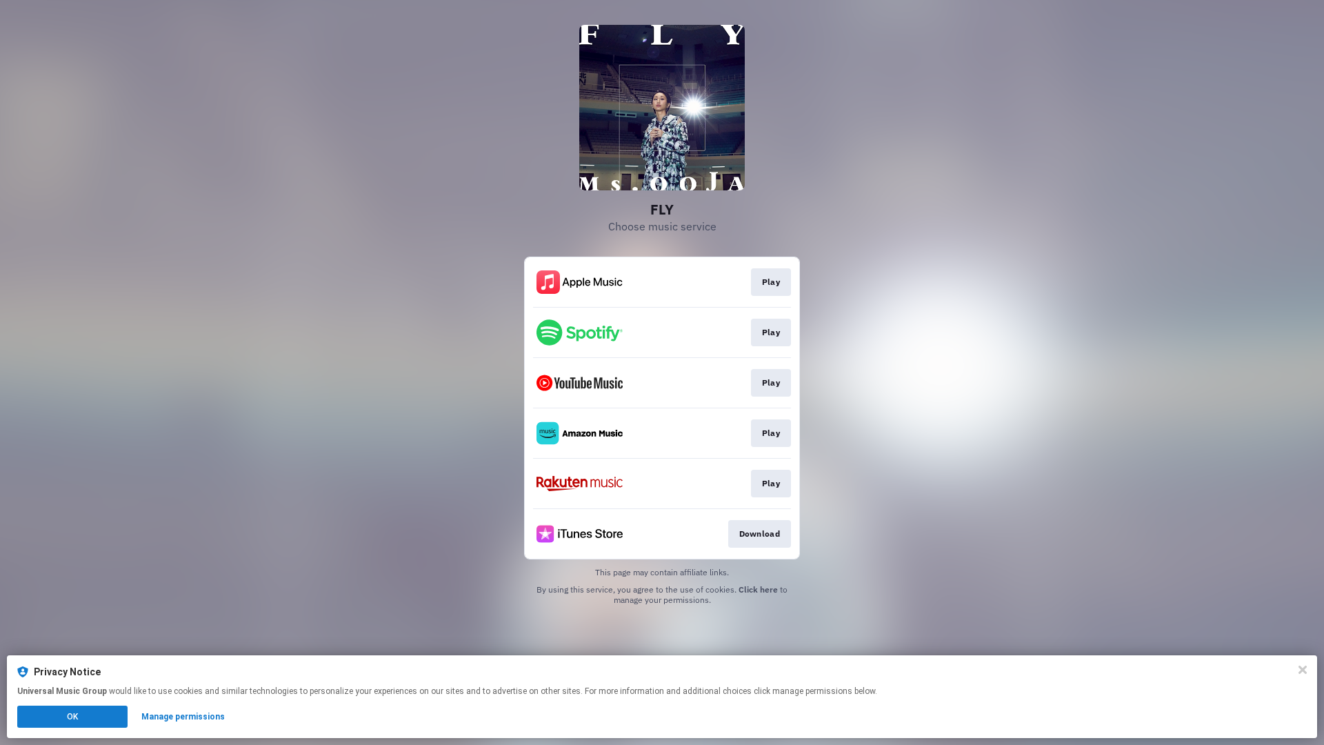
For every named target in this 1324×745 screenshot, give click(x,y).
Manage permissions (183, 717)
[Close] (1303, 670)
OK (72, 717)
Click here (758, 589)
